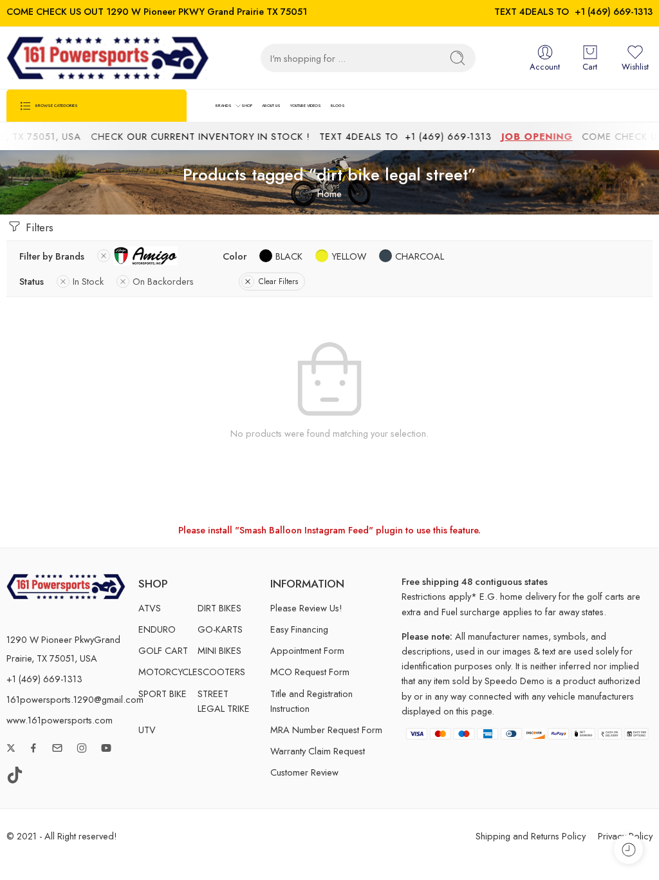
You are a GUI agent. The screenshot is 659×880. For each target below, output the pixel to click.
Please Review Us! (306, 608)
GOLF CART (163, 650)
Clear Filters (278, 281)
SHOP (246, 105)
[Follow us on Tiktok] (14, 775)
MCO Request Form (309, 671)
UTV (147, 729)
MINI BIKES (219, 650)
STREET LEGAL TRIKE (224, 701)
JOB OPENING (526, 136)
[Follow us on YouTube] (106, 748)
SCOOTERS (221, 671)
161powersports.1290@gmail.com (75, 699)
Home (329, 193)
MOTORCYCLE (168, 671)
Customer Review (304, 772)
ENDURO (157, 629)
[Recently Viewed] (628, 849)
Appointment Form (307, 650)
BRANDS (224, 105)
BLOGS (338, 105)
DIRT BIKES (219, 608)
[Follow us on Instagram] (82, 748)
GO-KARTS (220, 629)
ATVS (149, 608)
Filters (38, 227)
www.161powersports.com (59, 720)
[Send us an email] (57, 748)
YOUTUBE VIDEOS (305, 105)
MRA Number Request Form (326, 729)
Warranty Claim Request (317, 751)
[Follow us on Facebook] (33, 748)
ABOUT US (271, 105)
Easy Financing (299, 629)
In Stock (88, 281)
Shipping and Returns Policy (531, 836)
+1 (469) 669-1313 (614, 11)
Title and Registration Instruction (311, 701)
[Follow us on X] (10, 747)
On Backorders (163, 281)
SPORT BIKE (162, 693)
